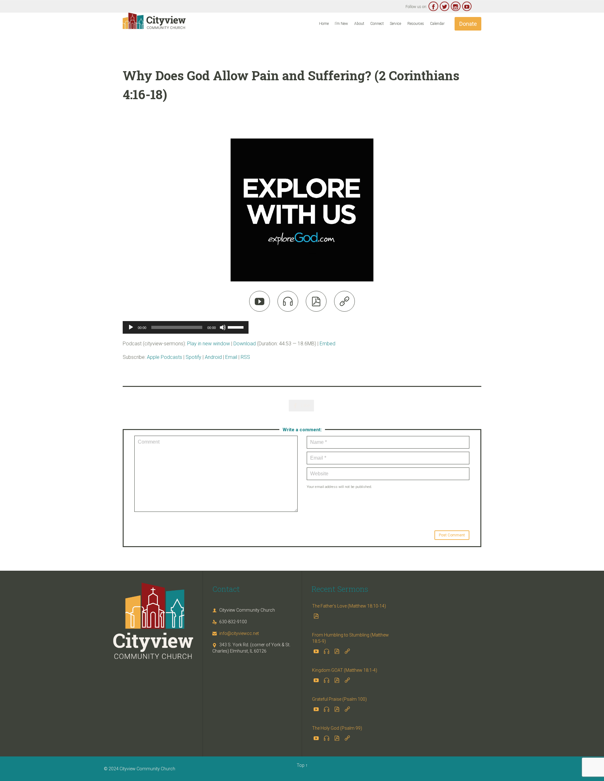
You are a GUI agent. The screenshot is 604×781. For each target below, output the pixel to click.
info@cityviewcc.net (235, 633)
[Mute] (223, 327)
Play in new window (208, 344)
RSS (245, 357)
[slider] (236, 326)
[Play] (131, 327)
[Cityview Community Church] (154, 21)
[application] (186, 327)
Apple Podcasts (164, 357)
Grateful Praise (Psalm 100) (339, 699)
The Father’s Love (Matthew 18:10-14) (349, 605)
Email (231, 357)
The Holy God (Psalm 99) (337, 728)
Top (301, 765)
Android (213, 357)
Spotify (193, 357)
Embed (327, 344)
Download (244, 344)
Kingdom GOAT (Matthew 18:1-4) (344, 670)
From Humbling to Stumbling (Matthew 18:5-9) (350, 638)
